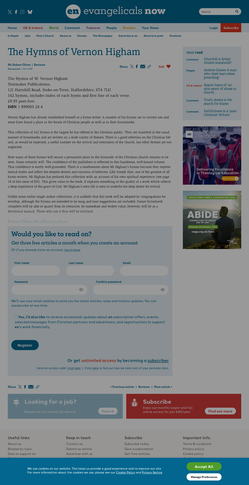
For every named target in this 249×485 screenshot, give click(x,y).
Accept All (204, 466)
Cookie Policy (125, 472)
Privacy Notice (152, 472)
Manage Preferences (204, 477)
